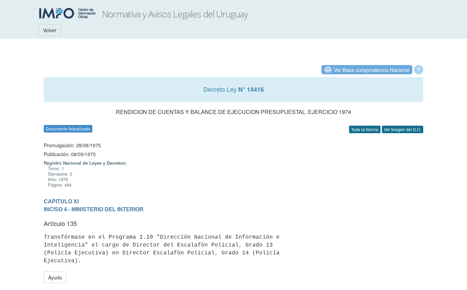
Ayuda (55, 277)
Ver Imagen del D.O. (402, 129)
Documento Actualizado (68, 128)
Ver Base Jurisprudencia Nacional (371, 69)
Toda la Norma (364, 129)
